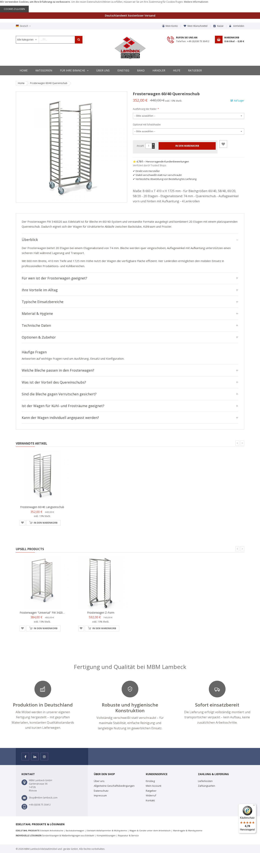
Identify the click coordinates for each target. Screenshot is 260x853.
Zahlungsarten (206, 785)
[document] (130, 6)
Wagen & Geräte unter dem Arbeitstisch (150, 830)
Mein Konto (172, 26)
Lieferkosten (205, 781)
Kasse (220, 26)
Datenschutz (101, 790)
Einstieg (150, 781)
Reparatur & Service (128, 835)
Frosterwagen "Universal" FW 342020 (43, 612)
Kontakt (150, 800)
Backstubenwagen (75, 830)
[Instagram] (44, 756)
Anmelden (238, 26)
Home (21, 83)
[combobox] (49, 40)
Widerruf (151, 795)
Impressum (100, 795)
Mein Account (153, 785)
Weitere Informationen (196, 1)
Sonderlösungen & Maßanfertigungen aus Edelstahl (68, 835)
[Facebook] (25, 756)
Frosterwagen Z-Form (100, 612)
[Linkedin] (35, 756)
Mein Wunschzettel (197, 26)
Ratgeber (151, 790)
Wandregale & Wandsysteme (187, 830)
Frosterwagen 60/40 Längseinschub (42, 507)
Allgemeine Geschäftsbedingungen (114, 785)
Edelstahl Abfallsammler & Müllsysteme (107, 830)
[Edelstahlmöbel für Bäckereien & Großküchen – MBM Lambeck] (130, 48)
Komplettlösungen (106, 835)
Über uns (99, 781)
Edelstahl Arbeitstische (51, 830)
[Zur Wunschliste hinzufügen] (223, 144)
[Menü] (254, 806)
